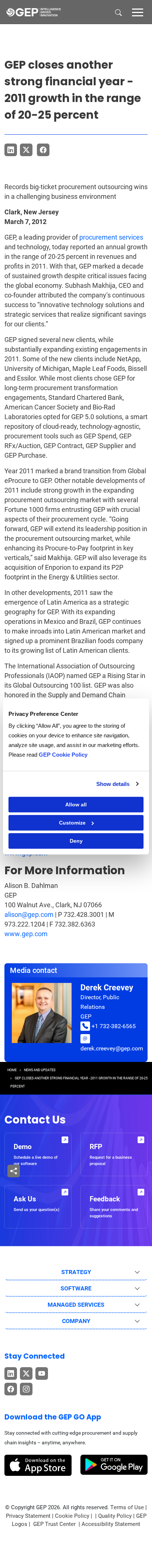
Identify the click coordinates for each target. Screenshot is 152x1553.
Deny (76, 841)
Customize (72, 823)
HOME (12, 1070)
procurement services (111, 237)
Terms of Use (127, 1507)
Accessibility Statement (111, 1524)
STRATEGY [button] (76, 1272)
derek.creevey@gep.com (111, 1048)
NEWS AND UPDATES (39, 1070)
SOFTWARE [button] (76, 1288)
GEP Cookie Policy (63, 754)
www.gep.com (26, 934)
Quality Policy (115, 1516)
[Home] (33, 12)
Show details (112, 784)
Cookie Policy (72, 1516)
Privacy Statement (28, 1516)
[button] (137, 11)
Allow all (76, 804)
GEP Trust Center (55, 1524)
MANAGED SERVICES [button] (76, 1304)
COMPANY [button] (76, 1321)
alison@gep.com (28, 914)
